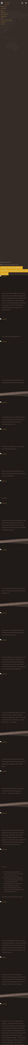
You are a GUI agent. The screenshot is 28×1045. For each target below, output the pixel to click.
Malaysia (3, 12)
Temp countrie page (6, 20)
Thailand (3, 22)
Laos (2, 10)
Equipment (4, 6)
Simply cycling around (2, 3)
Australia (7, 2)
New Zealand (4, 14)
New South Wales (11, 264)
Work (17, 264)
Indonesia (3, 8)
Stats (2, 18)
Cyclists (7, 4)
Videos (2, 24)
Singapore (3, 16)
